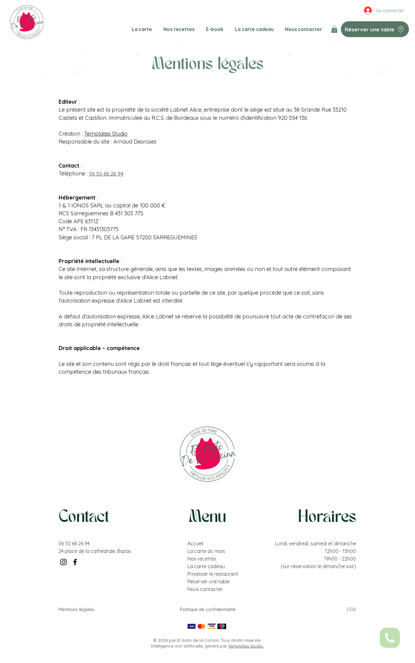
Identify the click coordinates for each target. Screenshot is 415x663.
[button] (334, 29)
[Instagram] (63, 562)
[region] (390, 638)
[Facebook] (75, 562)
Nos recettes (201, 559)
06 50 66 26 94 (74, 543)
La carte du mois (206, 551)
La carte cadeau (206, 566)
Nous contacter (205, 589)
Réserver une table (208, 581)
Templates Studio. (246, 646)
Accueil (195, 543)
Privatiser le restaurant (212, 574)
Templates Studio (106, 133)
